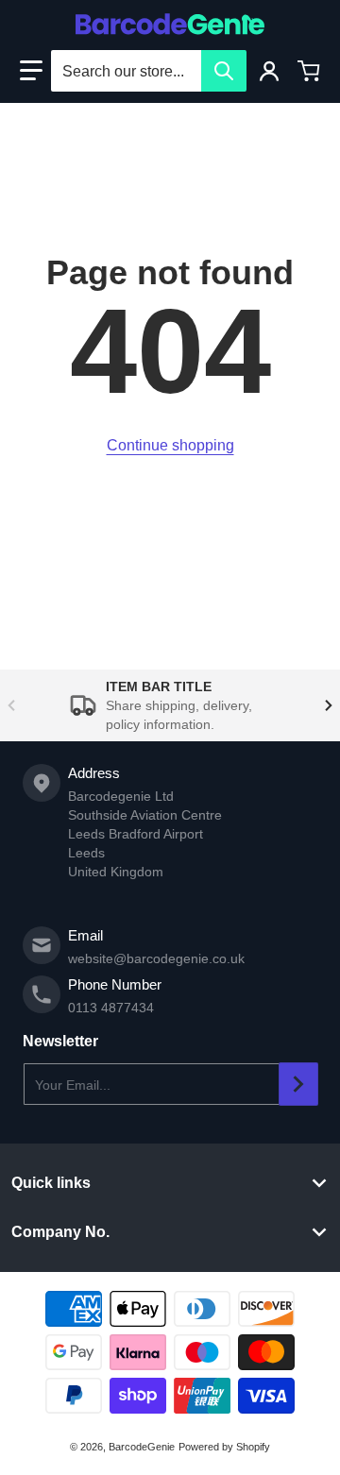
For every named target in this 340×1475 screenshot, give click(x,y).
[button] (31, 71)
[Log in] (269, 71)
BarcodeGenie (142, 1446)
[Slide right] (328, 705)
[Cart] (309, 71)
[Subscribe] (298, 1084)
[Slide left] (11, 705)
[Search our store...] (223, 71)
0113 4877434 (111, 1007)
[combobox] (148, 71)
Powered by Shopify (224, 1446)
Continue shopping (170, 445)
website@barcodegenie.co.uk (156, 958)
